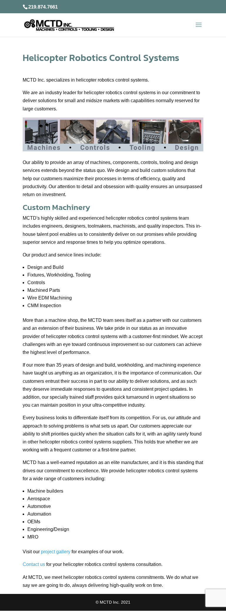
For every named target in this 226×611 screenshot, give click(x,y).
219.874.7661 (43, 7)
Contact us (34, 564)
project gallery (55, 551)
